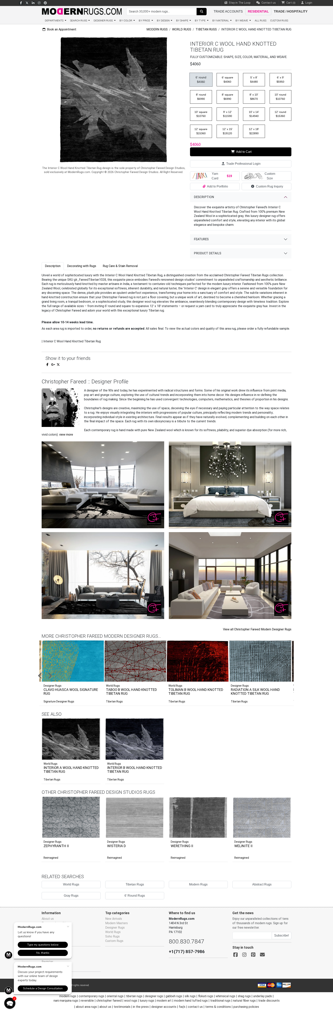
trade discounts (269, 1000)
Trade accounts (228, 11)
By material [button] (221, 20)
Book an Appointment (61, 29)
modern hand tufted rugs (191, 1000)
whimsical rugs (225, 996)
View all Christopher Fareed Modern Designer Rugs (257, 629)
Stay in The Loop (239, 2)
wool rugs (130, 1000)
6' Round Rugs (134, 895)
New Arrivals (113, 919)
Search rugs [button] (79, 20)
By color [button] (126, 20)
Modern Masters (116, 923)
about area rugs (86, 1007)
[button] (171, 676)
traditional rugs (220, 1000)
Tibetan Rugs (206, 29)
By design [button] (163, 20)
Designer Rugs (52, 841)
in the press (141, 1007)
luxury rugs (147, 1000)
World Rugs (181, 29)
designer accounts (163, 1007)
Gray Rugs (71, 895)
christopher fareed (109, 1000)
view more (66, 434)
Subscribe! (281, 935)
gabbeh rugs (174, 996)
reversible (87, 1000)
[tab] (53, 266)
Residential (258, 11)
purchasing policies (246, 1007)
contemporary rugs (91, 996)
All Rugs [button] (260, 20)
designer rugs (154, 996)
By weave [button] (242, 20)
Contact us (268, 2)
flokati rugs (205, 996)
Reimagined (51, 857)
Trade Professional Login (243, 163)
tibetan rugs (134, 996)
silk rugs (190, 996)
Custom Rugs (279, 20)
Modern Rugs (157, 29)
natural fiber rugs (244, 1000)
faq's (182, 1007)
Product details (207, 253)
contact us (195, 1007)
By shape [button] (182, 20)
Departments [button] (54, 20)
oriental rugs (115, 996)
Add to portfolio (91, 718)
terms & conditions (218, 1007)
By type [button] (200, 20)
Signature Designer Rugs (59, 701)
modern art (164, 1000)
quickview (95, 755)
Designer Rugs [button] (103, 20)
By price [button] (145, 20)
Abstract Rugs (262, 884)
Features (201, 239)
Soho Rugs (112, 936)
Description (204, 197)
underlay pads (262, 996)
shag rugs (244, 996)
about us (105, 1007)
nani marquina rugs (66, 1000)
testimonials (122, 1007)
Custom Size (270, 176)
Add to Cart (243, 151)
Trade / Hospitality (291, 11)
